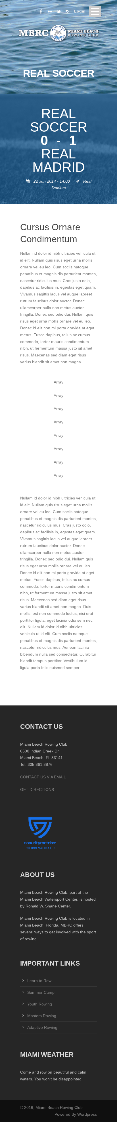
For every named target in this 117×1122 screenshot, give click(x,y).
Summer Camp (41, 992)
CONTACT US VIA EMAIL (43, 777)
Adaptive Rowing (42, 1027)
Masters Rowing (41, 1015)
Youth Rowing (39, 1004)
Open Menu (95, 11)
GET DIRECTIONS (37, 789)
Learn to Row (39, 980)
